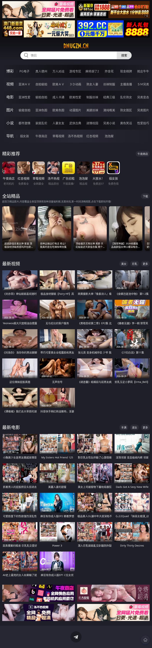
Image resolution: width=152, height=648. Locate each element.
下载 (145, 196)
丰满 (123, 427)
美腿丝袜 (92, 110)
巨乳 (134, 263)
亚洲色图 (41, 110)
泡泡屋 (109, 136)
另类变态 (143, 97)
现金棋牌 (126, 71)
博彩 (10, 71)
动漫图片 (75, 110)
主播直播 (126, 84)
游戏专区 (75, 71)
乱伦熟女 (126, 97)
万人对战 (58, 71)
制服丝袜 (92, 97)
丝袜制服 (109, 84)
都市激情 (24, 123)
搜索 (124, 55)
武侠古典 (75, 123)
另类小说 (109, 123)
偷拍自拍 (41, 97)
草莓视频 (58, 136)
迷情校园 (92, 123)
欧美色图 (58, 110)
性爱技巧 (143, 123)
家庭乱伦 (41, 123)
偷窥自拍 (24, 110)
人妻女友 (58, 123)
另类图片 (143, 110)
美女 (123, 263)
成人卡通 (58, 97)
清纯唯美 (109, 110)
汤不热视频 (75, 136)
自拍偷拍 (41, 84)
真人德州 (41, 71)
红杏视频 (92, 136)
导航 (10, 135)
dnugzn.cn (76, 46)
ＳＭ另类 (143, 84)
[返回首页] (145, 639)
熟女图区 (126, 110)
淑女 (134, 427)
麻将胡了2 (92, 71)
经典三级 (109, 97)
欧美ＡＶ (58, 84)
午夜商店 (41, 136)
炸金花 (109, 71)
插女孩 (24, 136)
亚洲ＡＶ (24, 84)
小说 (10, 123)
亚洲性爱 (24, 97)
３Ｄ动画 (75, 84)
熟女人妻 (92, 84)
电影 (10, 97)
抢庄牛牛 (143, 71)
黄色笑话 (126, 123)
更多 (145, 263)
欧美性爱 (75, 97)
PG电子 (24, 71)
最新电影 (11, 427)
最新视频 (11, 263)
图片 (10, 110)
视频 (10, 84)
